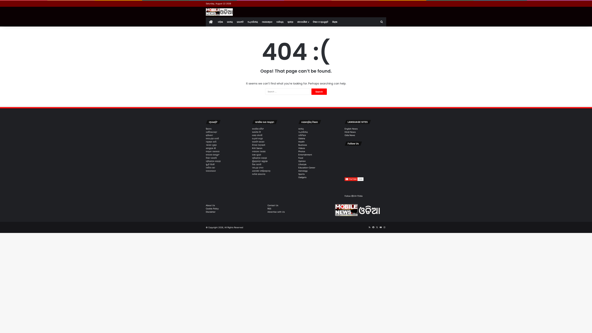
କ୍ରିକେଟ (209, 135)
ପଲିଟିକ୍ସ (302, 135)
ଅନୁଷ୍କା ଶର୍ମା (211, 141)
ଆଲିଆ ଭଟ (210, 167)
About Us (210, 205)
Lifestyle (302, 164)
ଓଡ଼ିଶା (220, 22)
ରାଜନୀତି (240, 22)
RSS (269, 208)
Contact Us (272, 205)
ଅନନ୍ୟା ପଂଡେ (257, 167)
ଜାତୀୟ (230, 22)
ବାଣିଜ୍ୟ (280, 22)
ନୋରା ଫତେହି (257, 135)
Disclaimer (211, 212)
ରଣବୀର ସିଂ (256, 132)
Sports (301, 174)
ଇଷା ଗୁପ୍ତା (256, 154)
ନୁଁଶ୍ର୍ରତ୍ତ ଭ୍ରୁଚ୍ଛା (260, 161)
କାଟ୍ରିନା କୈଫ (258, 128)
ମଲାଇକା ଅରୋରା (258, 151)
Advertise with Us (276, 212)
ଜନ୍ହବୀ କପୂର (257, 138)
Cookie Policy (212, 208)
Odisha (301, 138)
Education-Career (306, 167)
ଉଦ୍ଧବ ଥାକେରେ (213, 151)
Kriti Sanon (257, 148)
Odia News (350, 135)
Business (302, 145)
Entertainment (305, 154)
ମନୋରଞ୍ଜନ (267, 22)
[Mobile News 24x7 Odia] (219, 12)
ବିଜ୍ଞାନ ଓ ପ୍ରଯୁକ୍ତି (320, 22)
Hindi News (350, 132)
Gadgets (302, 177)
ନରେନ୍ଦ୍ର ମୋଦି (212, 138)
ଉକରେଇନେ (211, 171)
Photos (301, 151)
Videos (301, 148)
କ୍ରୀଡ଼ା (290, 22)
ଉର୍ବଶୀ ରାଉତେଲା (258, 174)
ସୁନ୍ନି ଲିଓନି (210, 164)
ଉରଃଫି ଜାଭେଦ (258, 141)
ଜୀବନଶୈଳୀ (302, 22)
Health (301, 141)
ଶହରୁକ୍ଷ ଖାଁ (211, 148)
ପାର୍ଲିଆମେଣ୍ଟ (211, 132)
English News (351, 128)
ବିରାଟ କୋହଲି (211, 158)
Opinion (302, 161)
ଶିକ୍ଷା (334, 22)
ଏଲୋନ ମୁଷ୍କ (211, 145)
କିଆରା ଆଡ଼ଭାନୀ (258, 145)
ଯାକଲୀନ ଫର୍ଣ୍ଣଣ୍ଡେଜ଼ (261, 171)
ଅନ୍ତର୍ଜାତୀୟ (253, 22)
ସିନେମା (209, 128)
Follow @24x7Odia (353, 196)
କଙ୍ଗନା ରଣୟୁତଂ (212, 154)
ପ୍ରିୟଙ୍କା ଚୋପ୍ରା (213, 161)
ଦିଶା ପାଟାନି (256, 164)
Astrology (303, 171)
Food (300, 158)
